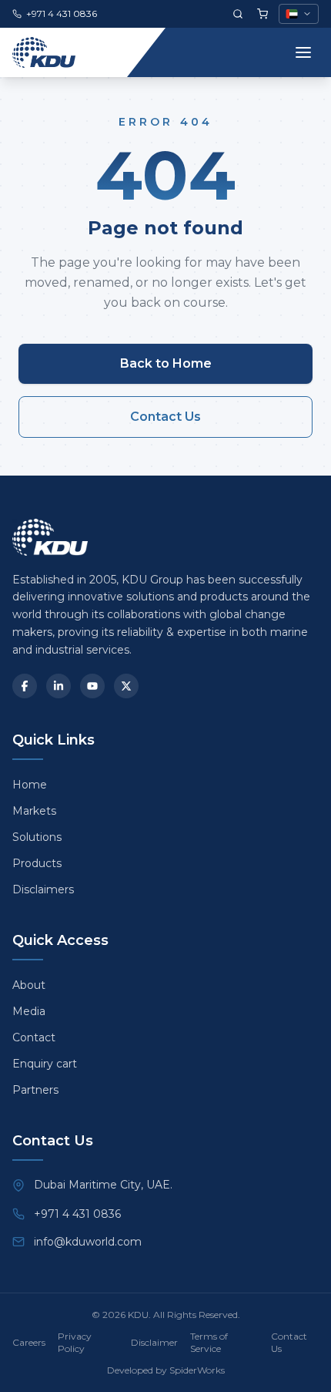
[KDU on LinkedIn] (58, 686)
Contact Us (165, 416)
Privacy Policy (75, 1342)
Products (37, 863)
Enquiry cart (44, 1064)
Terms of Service (209, 1342)
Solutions (37, 837)
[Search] (237, 13)
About (28, 985)
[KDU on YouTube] (92, 686)
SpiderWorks (197, 1370)
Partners (35, 1090)
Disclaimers (43, 889)
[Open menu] (303, 52)
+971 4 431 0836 (77, 1214)
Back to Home (166, 363)
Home (29, 785)
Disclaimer (154, 1342)
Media (28, 1011)
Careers (28, 1342)
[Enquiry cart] (262, 13)
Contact (33, 1037)
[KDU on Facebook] (24, 686)
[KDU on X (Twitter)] (126, 686)
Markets (34, 811)
